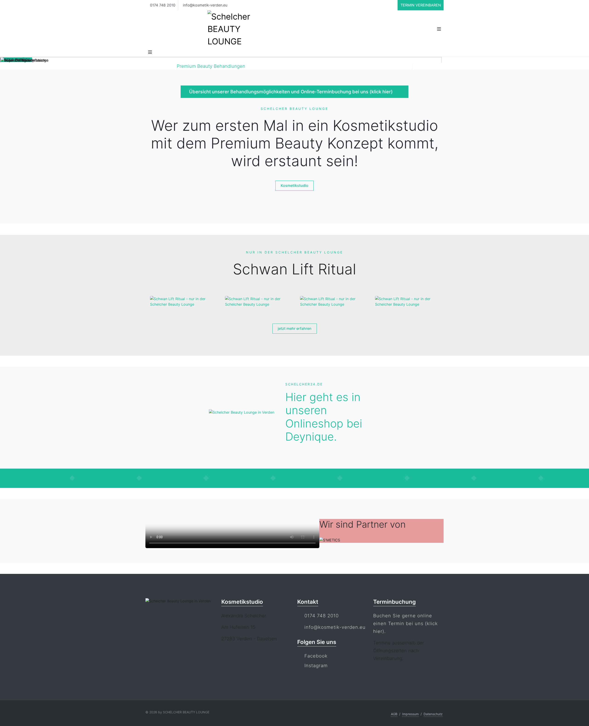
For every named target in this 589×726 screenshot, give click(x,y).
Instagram (316, 665)
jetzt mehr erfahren (295, 328)
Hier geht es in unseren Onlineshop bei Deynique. (323, 417)
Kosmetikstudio (294, 185)
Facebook (316, 656)
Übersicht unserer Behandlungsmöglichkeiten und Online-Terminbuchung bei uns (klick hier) (291, 91)
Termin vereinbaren (421, 5)
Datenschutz (433, 714)
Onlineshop (40, 478)
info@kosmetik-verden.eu (204, 5)
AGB (394, 714)
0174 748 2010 (162, 5)
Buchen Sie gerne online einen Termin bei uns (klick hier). (405, 623)
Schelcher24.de (304, 384)
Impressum (410, 714)
